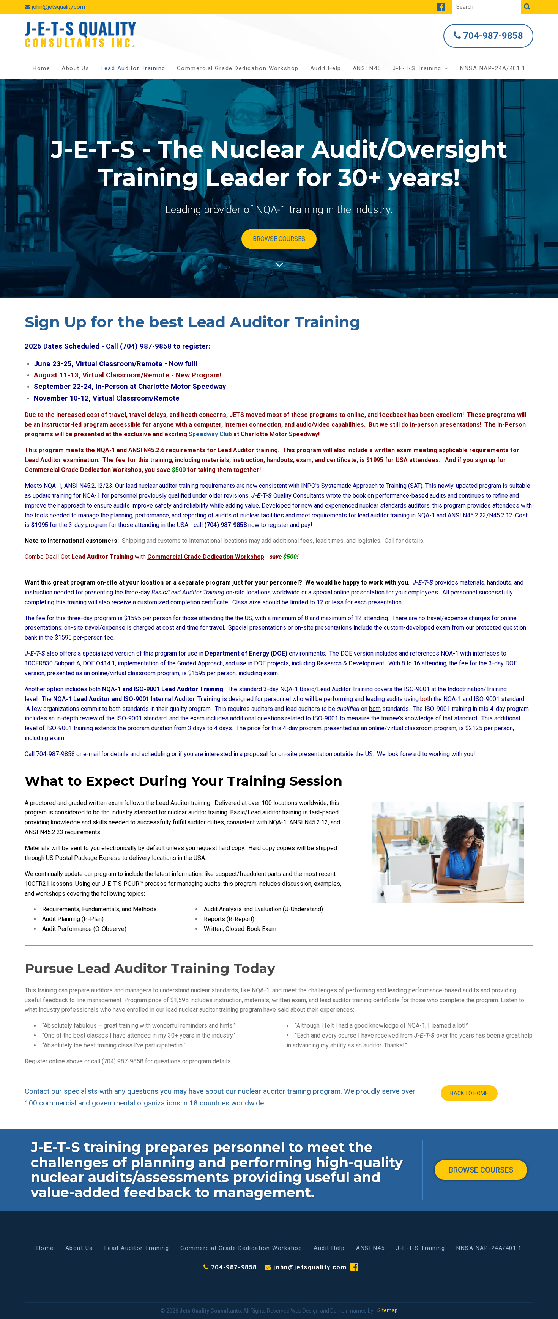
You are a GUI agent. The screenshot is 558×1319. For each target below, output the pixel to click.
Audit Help (325, 68)
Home (41, 68)
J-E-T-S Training (416, 68)
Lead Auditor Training (133, 68)
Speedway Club (210, 434)
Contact (37, 1091)
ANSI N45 (367, 68)
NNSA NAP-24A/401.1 (492, 68)
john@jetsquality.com (58, 6)
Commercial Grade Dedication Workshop (238, 68)
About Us (75, 68)
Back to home (469, 1093)
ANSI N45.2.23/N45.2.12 (480, 515)
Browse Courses (279, 238)
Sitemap (387, 1310)
